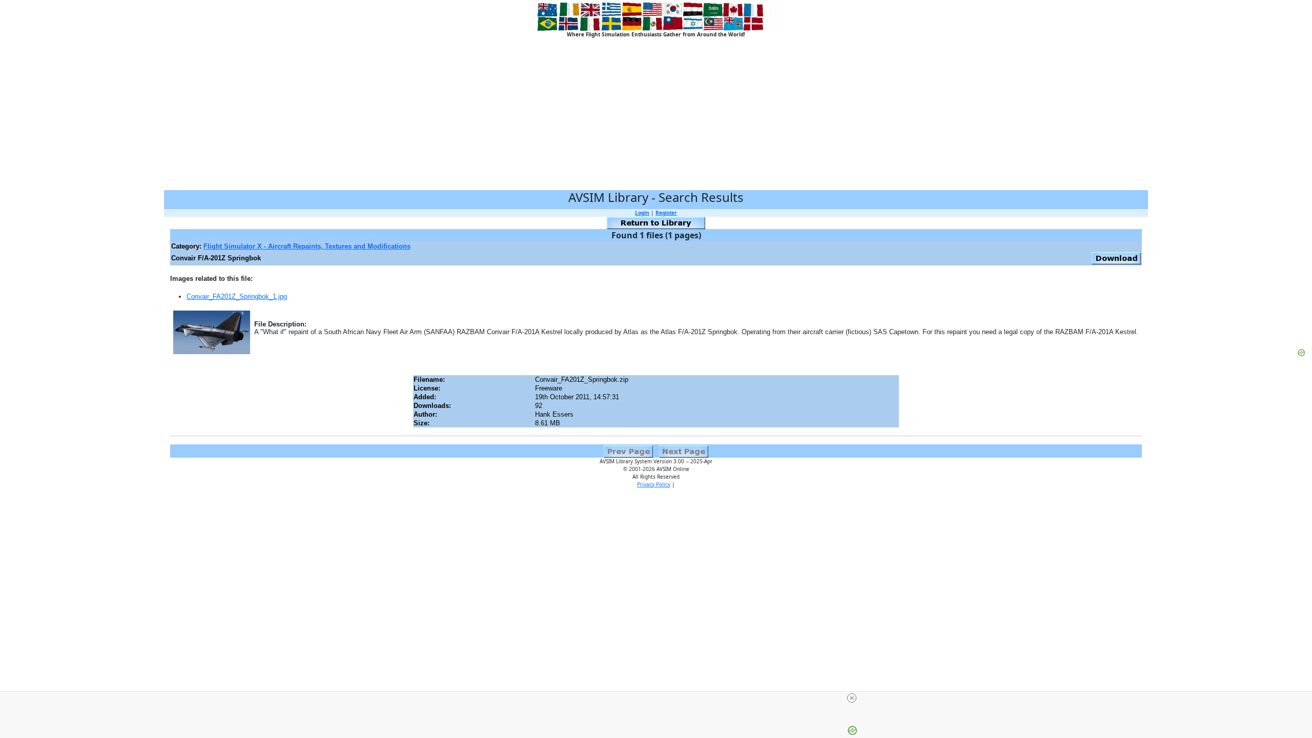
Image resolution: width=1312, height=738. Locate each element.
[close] (660, 698)
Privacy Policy (653, 484)
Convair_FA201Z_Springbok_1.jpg (237, 296)
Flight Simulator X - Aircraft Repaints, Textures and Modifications (307, 246)
